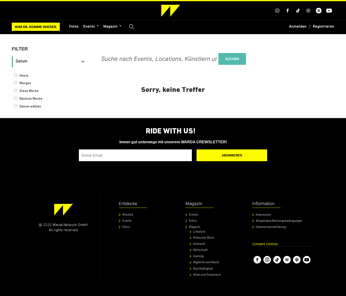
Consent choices (265, 244)
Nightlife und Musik (206, 262)
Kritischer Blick (203, 238)
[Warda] (63, 209)
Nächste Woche (31, 99)
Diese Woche (29, 91)
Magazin (110, 27)
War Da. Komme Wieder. (36, 27)
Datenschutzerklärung (271, 227)
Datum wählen (30, 106)
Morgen (25, 83)
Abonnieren (232, 155)
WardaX (127, 215)
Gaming (198, 256)
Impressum (263, 215)
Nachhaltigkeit (203, 269)
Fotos (74, 27)
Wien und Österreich (207, 275)
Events (89, 27)
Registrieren (323, 27)
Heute (24, 76)
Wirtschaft (200, 250)
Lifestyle (199, 232)
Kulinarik (199, 244)
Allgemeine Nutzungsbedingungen (279, 221)
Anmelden (297, 27)
